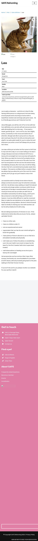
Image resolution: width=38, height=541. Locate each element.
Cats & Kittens (15, 12)
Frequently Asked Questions (10, 372)
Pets (8, 12)
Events (3, 378)
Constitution (5, 381)
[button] (33, 19)
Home (3, 12)
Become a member (7, 375)
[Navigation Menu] (34, 3)
